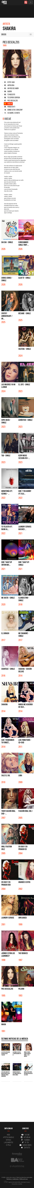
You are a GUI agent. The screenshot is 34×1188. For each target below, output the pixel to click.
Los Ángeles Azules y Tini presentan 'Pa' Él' (17, 1053)
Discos (3, 34)
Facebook (27, 1140)
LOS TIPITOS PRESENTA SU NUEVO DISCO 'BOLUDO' (5, 1053)
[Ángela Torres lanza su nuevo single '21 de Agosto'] (28, 1047)
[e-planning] (17, 1166)
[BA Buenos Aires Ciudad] (17, 1160)
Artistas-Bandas (8, 1137)
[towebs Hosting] (17, 1154)
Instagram (27, 1137)
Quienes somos (26, 1145)
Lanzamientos (8, 1142)
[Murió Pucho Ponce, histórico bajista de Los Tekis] (28, 1067)
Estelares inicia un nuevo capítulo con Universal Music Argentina (5, 1074)
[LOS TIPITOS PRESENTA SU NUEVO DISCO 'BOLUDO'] (5, 1047)
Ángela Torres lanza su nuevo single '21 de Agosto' (27, 1054)
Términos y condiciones (12, 1179)
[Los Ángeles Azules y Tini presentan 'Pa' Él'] (17, 1047)
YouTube (26, 1135)
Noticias (8, 1140)
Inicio (8, 1135)
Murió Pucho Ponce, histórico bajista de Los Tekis (28, 1073)
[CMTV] (4, 2)
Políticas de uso (23, 1179)
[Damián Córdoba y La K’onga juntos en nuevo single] (17, 1067)
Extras (8, 1145)
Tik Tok (27, 1142)
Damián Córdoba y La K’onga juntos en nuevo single (17, 1073)
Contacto (27, 1148)
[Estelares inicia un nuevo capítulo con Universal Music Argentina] (5, 1067)
